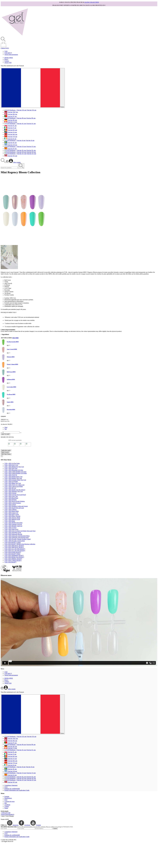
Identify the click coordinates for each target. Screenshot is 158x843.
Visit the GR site (12, 145)
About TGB (7, 62)
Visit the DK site (12, 114)
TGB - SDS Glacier (10, 504)
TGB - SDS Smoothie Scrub (12, 532)
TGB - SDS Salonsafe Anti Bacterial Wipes (17, 536)
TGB (5, 51)
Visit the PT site (12, 116)
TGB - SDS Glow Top (11, 496)
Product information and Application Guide (16, 790)
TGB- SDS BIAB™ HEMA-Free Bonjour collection (19, 544)
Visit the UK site (31, 110)
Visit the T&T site (12, 112)
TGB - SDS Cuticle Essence (12, 503)
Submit (55, 828)
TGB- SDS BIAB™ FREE (12, 554)
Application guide (6, 450)
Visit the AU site (31, 153)
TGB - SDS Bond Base (11, 498)
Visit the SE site (12, 142)
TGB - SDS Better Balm (11, 511)
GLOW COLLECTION (92, 2)
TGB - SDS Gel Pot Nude (12, 463)
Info (5, 803)
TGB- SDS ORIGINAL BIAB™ (14, 545)
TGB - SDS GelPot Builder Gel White (15, 473)
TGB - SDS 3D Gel (10, 488)
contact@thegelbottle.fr (7, 814)
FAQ (5, 800)
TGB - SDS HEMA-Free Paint (13, 522)
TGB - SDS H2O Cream (11, 514)
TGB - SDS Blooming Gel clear (13, 470)
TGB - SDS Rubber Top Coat (13, 478)
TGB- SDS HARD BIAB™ (12, 552)
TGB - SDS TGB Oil (10, 475)
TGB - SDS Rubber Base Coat (13, 476)
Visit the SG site (31, 123)
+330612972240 (5, 813)
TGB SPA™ (8, 53)
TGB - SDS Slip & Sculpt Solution (14, 501)
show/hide (15, 338)
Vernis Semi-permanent (11, 54)
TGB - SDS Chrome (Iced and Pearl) (15, 494)
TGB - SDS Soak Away (11, 529)
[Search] (3, 162)
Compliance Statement (10, 785)
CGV (6, 787)
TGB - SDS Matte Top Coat (12, 483)
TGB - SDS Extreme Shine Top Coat (15, 480)
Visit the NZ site (31, 152)
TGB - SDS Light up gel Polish (13, 486)
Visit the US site (31, 146)
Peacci (6, 59)
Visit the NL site (31, 150)
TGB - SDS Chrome (10, 493)
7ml (5, 429)
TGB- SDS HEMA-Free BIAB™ (14, 557)
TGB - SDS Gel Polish (11, 481)
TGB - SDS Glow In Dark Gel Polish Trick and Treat (19, 531)
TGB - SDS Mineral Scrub (12, 519)
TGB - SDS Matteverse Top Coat (14, 466)
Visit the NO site (12, 156)
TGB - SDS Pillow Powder (12, 516)
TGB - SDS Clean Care (11, 513)
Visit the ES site (12, 148)
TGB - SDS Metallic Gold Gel (13, 526)
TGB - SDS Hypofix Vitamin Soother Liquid (17, 539)
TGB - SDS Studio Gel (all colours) (14, 490)
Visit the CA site (12, 122)
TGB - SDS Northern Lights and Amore (16, 506)
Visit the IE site (11, 139)
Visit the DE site (12, 120)
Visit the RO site (12, 130)
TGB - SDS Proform (10, 499)
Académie (7, 805)
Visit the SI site (29, 140)
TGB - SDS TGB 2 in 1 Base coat (14, 485)
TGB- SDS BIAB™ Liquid (12, 542)
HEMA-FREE (8, 57)
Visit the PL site (12, 125)
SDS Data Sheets (6, 454)
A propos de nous (9, 801)
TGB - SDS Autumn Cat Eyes (13, 524)
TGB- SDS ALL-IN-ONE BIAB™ (14, 549)
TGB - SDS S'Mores (10, 509)
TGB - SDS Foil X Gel (11, 465)
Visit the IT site (11, 128)
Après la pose (5, 452)
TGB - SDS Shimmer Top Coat (13, 491)
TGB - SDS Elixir (9, 521)
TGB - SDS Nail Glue (10, 468)
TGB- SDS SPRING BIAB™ (13, 559)
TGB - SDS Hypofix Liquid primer (14, 541)
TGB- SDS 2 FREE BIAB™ (12, 560)
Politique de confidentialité (12, 788)
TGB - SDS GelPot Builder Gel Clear (15, 471)
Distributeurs (8, 798)
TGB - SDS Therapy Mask (12, 518)
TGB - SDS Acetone (10, 527)
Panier (6, 808)
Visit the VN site (12, 136)
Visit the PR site (30, 118)
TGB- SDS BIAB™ (10, 562)
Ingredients (5, 334)
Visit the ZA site (12, 132)
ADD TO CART (5, 434)
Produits (6, 796)
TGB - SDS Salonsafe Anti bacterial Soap (16, 537)
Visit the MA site (12, 134)
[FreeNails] (15, 36)
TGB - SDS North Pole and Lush (14, 508)
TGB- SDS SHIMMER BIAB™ (14, 555)
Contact (6, 61)
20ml (5, 427)
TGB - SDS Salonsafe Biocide (13, 534)
